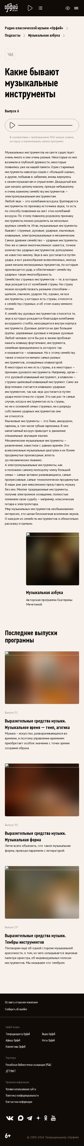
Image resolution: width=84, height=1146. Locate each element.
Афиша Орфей (13, 1040)
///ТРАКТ (11, 1071)
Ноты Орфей (48, 1040)
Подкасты (12, 35)
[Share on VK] (10, 54)
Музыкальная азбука (44, 35)
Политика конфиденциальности (22, 1095)
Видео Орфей (48, 1034)
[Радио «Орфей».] (29, 8)
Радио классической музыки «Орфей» (34, 28)
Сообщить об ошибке (16, 1009)
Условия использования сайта (21, 1089)
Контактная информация (19, 1101)
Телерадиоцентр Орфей (18, 1034)
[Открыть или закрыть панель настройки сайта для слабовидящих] (68, 8)
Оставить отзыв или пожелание (21, 1002)
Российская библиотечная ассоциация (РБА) (28, 1064)
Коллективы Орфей (15, 1046)
